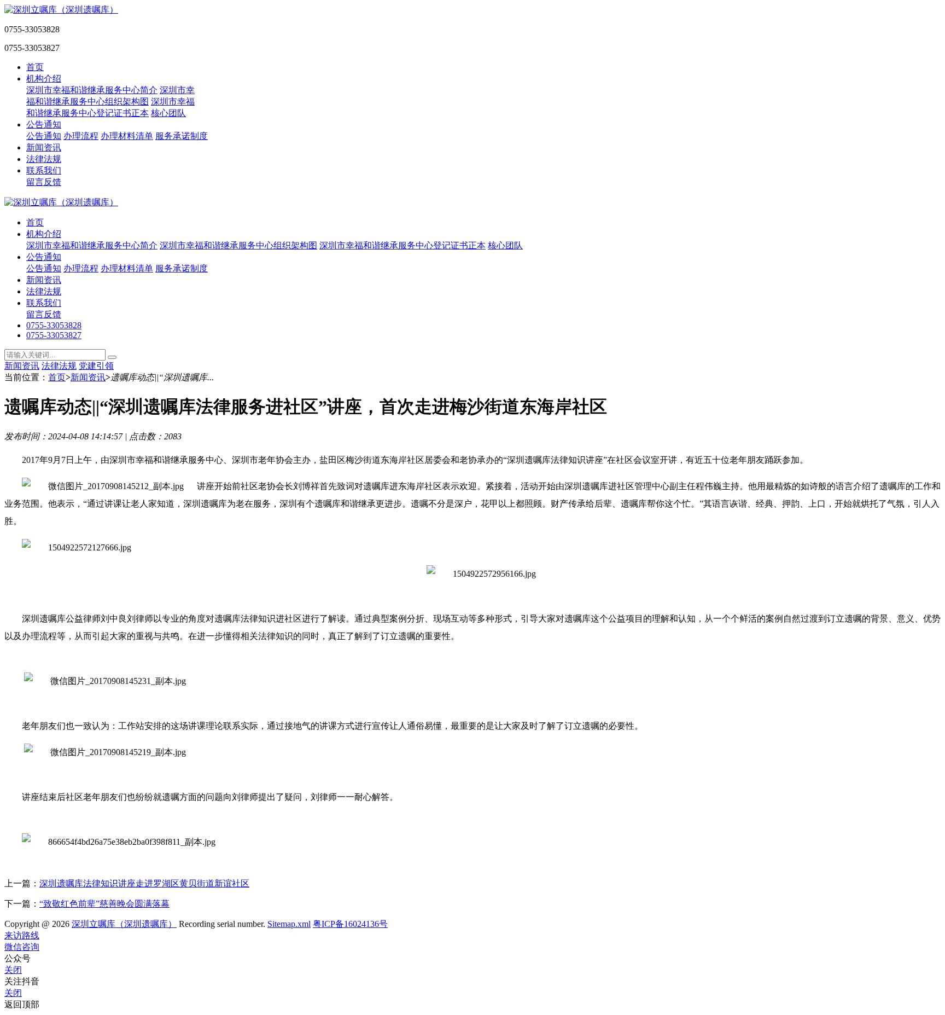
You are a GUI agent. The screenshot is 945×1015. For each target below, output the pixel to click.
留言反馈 (43, 182)
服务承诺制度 (181, 136)
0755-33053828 (53, 325)
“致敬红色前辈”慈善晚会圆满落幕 (104, 903)
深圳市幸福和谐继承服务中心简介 (92, 90)
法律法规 (43, 159)
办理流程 (80, 136)
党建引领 (96, 365)
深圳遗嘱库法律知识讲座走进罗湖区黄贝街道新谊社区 (144, 883)
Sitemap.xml (289, 924)
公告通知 (43, 124)
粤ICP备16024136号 (350, 924)
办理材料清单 (127, 136)
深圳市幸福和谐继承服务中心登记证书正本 (402, 245)
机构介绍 (43, 78)
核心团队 (168, 113)
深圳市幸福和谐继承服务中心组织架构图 (238, 245)
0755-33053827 (53, 335)
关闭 (13, 970)
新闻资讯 (43, 147)
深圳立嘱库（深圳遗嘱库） (124, 924)
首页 (35, 67)
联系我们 (43, 170)
